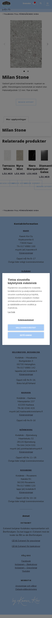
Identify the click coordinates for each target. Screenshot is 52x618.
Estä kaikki (26, 335)
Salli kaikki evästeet (26, 327)
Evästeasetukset (26, 320)
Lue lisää (11, 312)
